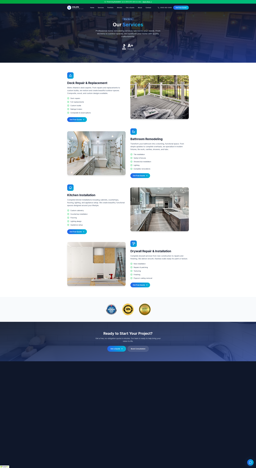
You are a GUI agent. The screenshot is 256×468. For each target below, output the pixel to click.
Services (101, 7)
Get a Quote (130, 7)
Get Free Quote (181, 7)
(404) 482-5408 (166, 7)
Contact (148, 7)
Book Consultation (138, 349)
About (140, 7)
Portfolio (110, 7)
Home (92, 7)
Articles (119, 7)
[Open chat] (250, 462)
